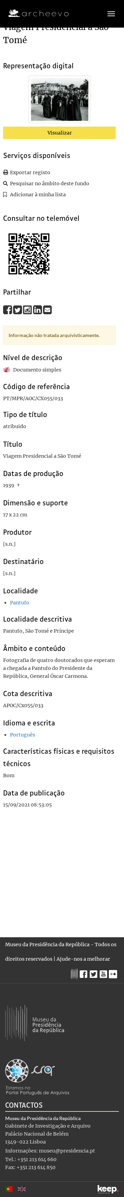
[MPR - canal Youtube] (104, 972)
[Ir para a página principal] (34, 13)
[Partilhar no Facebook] (8, 309)
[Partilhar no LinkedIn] (38, 309)
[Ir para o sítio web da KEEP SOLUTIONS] (108, 1189)
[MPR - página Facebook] (85, 972)
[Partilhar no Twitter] (18, 309)
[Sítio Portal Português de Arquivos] (37, 1077)
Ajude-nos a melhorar (83, 959)
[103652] (60, 101)
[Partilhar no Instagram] (28, 309)
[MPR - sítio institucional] (75, 973)
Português (22, 735)
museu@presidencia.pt (67, 1151)
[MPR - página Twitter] (95, 972)
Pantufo (19, 603)
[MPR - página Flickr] (114, 972)
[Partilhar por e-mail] (47, 309)
